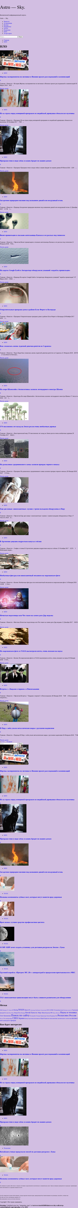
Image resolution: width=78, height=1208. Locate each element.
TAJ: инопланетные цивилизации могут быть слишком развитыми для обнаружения (35, 998)
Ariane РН (11, 1010)
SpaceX (27, 1010)
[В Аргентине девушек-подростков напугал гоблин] (14, 534)
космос (75, 1018)
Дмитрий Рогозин (4, 1012)
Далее (10, 742)
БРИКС (52, 1010)
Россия (72, 1015)
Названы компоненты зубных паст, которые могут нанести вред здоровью (31, 897)
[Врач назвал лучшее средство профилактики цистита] (7, 915)
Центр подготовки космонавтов (32, 1018)
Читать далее (4, 88)
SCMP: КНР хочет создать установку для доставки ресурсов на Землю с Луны (32, 947)
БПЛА (48, 1010)
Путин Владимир (51, 1016)
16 (7, 742)
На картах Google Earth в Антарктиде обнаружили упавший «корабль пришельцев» (35, 270)
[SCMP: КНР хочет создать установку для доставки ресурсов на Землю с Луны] (7, 940)
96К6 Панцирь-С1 (4, 1010)
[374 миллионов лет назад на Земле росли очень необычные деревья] (14, 419)
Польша (38, 1016)
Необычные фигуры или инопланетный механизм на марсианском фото (30, 576)
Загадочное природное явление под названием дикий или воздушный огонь (31, 200)
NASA (6, 28)
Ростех (1, 1018)
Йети (19, 1012)
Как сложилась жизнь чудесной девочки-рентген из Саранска (25, 346)
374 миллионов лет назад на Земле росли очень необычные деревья (28, 427)
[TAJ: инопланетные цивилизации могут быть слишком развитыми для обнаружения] (7, 990)
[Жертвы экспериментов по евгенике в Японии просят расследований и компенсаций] (14, 70)
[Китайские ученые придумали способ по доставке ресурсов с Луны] (14, 1145)
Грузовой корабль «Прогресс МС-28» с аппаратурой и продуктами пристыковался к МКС (37, 972)
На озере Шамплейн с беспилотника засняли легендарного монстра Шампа (31, 389)
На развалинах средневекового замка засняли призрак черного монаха (29, 464)
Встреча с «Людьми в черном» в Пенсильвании (19, 689)
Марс (39, 1013)
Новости (6, 21)
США (15, 1018)
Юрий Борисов (44, 1018)
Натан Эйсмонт (56, 1012)
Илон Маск (11, 1012)
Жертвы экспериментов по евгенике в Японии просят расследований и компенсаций (35, 77)
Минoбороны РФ (47, 1012)
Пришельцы (43, 1016)
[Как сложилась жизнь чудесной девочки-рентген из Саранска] (14, 339)
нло (1, 1020)
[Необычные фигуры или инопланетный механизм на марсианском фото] (14, 569)
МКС (36, 1012)
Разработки (7, 26)
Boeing (16, 1010)
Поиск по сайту (20, 1015)
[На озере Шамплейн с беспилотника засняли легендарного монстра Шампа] (14, 382)
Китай (27, 1013)
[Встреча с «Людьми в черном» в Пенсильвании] (14, 682)
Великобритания (58, 1010)
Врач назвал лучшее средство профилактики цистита (22, 922)
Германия (75, 1010)
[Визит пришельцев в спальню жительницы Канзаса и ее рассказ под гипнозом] (14, 228)
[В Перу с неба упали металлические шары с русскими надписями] (14, 721)
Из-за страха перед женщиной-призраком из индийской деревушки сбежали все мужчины (37, 113)
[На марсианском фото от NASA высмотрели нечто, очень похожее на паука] (14, 644)
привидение (6, 1020)
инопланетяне (53, 1018)
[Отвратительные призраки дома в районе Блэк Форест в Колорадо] (14, 303)
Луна (33, 1013)
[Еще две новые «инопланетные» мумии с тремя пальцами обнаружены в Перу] (14, 502)
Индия (16, 1012)
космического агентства (64, 1018)
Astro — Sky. (12, 7)
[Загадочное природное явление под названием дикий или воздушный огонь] (14, 193)
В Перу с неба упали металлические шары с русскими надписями (27, 728)
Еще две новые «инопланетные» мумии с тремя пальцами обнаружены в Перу (32, 509)
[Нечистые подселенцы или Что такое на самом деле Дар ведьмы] (14, 608)
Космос (6, 25)
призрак (13, 1020)
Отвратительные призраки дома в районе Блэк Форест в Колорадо (28, 310)
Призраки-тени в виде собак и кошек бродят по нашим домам (25, 161)
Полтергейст (33, 1016)
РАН (56, 1015)
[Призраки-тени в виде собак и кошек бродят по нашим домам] (13, 154)
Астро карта (8, 33)
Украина (21, 1018)
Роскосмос (7, 30)
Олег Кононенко (5, 1016)
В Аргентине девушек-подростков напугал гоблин (20, 541)
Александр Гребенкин (35, 1010)
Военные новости (68, 1010)
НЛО (5, 32)
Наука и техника (68, 1012)
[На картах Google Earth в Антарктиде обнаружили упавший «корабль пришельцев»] (14, 263)
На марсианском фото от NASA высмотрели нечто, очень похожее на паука (31, 651)
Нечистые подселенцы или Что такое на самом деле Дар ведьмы (26, 615)
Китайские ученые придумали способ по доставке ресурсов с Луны (27, 1152)
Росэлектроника (8, 1018)
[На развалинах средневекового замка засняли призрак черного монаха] (14, 457)
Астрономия (8, 23)
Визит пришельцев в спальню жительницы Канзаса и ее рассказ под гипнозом (32, 235)
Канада (23, 1012)
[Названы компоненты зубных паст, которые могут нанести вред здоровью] (7, 890)
